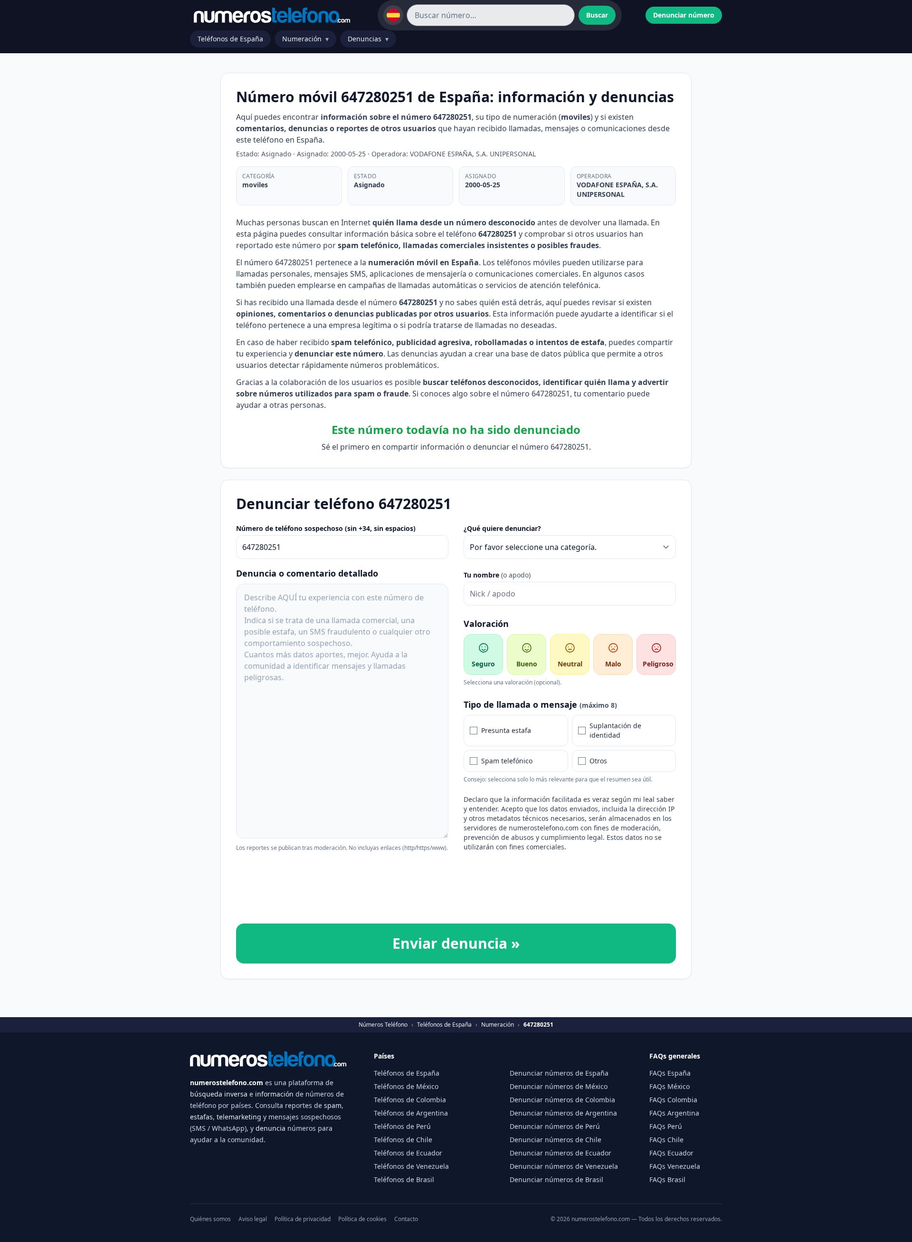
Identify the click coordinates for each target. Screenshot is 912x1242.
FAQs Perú (665, 1126)
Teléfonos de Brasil (404, 1179)
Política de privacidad (303, 1219)
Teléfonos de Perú (402, 1126)
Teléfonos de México (406, 1086)
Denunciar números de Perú (555, 1126)
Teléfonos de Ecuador (408, 1152)
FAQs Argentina (674, 1112)
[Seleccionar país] (393, 15)
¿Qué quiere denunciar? (502, 528)
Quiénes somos (210, 1219)
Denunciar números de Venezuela (564, 1166)
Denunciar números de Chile (555, 1139)
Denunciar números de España (559, 1073)
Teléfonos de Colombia (410, 1099)
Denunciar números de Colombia (562, 1099)
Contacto (406, 1219)
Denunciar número (683, 14)
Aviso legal (252, 1219)
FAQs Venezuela (674, 1166)
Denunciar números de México (559, 1086)
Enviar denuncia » (456, 943)
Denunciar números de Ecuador (560, 1152)
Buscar (597, 14)
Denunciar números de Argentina (563, 1112)
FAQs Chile (666, 1139)
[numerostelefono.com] (272, 15)
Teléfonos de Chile (403, 1139)
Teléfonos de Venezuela (411, 1166)
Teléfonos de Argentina (411, 1112)
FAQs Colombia (673, 1099)
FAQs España (670, 1073)
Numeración (305, 38)
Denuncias (368, 38)
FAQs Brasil (667, 1179)
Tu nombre (497, 574)
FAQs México (669, 1086)
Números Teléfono (383, 1025)
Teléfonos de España (230, 38)
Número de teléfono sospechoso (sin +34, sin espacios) (326, 528)
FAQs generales (674, 1055)
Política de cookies (362, 1219)
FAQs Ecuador (671, 1152)
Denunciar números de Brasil (556, 1179)
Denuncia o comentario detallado (307, 573)
